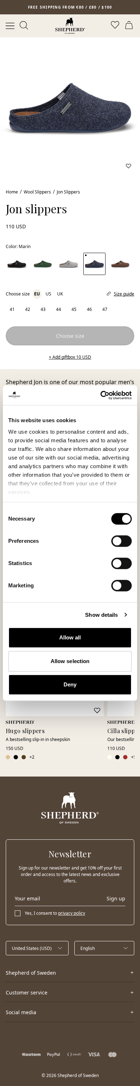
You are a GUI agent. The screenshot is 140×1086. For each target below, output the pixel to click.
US (48, 294)
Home (12, 192)
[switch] (121, 541)
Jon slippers (68, 192)
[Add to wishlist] (128, 166)
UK (60, 294)
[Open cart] (130, 26)
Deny (70, 684)
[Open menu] (10, 26)
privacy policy (71, 913)
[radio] (12, 309)
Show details (101, 615)
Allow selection (70, 661)
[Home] (70, 26)
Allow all (70, 637)
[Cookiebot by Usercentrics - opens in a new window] (101, 395)
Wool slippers (37, 192)
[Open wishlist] (115, 26)
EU (37, 294)
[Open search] (24, 26)
